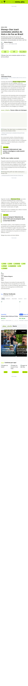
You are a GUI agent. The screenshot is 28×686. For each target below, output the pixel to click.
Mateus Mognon (8, 42)
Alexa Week (14, 298)
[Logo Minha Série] (20, 2)
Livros (25, 298)
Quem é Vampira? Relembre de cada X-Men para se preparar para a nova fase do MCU (14, 219)
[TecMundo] (4, 2)
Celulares (20, 298)
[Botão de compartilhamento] (5, 51)
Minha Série (4, 27)
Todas (3, 298)
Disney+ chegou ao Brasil (19, 81)
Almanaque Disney (6, 76)
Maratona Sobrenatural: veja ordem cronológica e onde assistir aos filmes (14, 151)
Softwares (8, 298)
